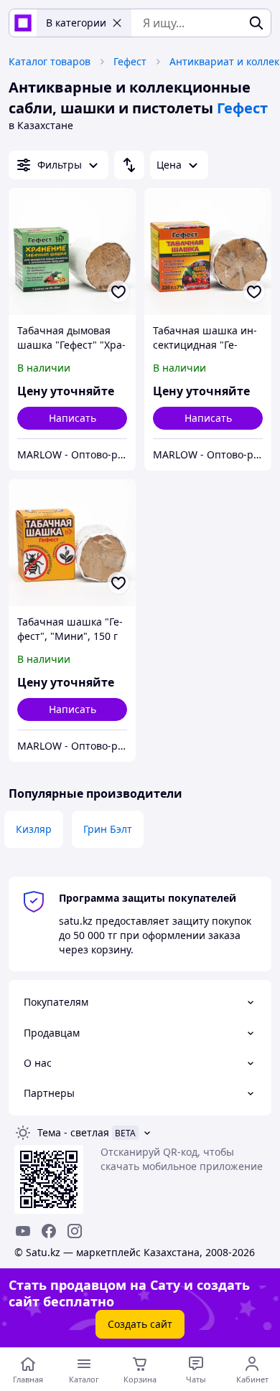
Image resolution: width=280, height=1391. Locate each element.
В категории (76, 22)
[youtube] (23, 1231)
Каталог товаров (49, 61)
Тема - (73, 1132)
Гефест (129, 61)
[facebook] (48, 1231)
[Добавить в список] (118, 291)
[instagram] (74, 1231)
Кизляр (34, 829)
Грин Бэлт (107, 829)
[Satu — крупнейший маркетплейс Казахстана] (23, 23)
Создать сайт (140, 1324)
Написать (72, 418)
